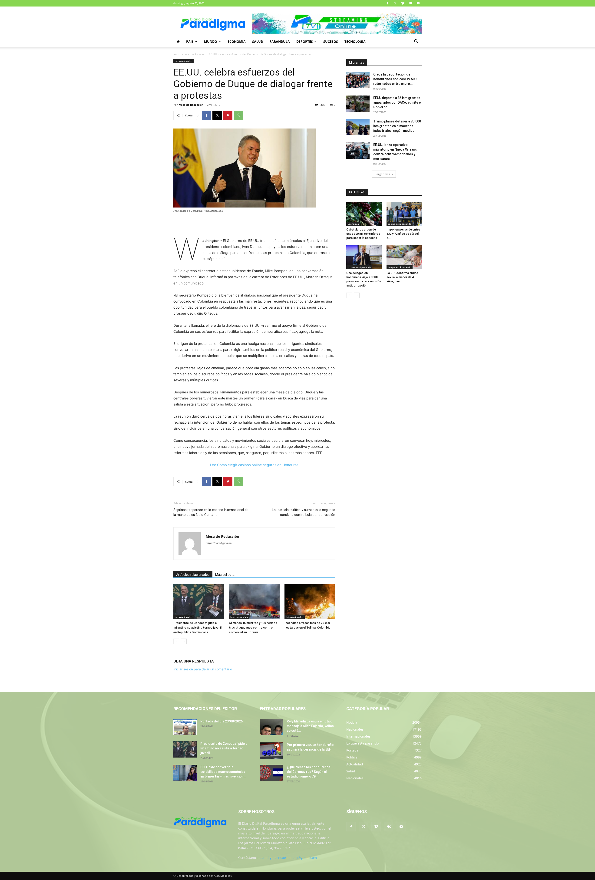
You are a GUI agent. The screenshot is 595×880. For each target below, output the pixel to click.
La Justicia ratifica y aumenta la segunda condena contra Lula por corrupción (303, 512)
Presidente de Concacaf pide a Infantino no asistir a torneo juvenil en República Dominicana (197, 627)
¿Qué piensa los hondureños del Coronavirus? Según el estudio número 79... (309, 771)
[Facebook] (387, 3)
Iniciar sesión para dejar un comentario (202, 669)
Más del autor (225, 575)
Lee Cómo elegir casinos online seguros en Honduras (254, 465)
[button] (416, 42)
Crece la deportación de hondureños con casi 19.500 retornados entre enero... (394, 79)
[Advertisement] (254, 226)
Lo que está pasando (399, 223)
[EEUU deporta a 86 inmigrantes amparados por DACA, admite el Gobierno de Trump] (358, 104)
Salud (257, 41)
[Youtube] (418, 3)
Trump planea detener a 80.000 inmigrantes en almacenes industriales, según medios (397, 125)
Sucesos (330, 41)
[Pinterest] (227, 115)
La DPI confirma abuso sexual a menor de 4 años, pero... (402, 277)
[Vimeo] (402, 3)
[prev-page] (176, 641)
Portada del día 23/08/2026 (221, 721)
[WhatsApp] (238, 115)
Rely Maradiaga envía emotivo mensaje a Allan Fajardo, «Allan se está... (310, 725)
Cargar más (382, 174)
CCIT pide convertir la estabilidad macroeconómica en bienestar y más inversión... (223, 771)
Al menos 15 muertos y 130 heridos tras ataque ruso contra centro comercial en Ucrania (253, 627)
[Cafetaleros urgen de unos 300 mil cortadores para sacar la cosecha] (364, 214)
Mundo (210, 41)
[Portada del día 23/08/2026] (185, 727)
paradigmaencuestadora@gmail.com (288, 857)
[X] (395, 3)
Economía (237, 41)
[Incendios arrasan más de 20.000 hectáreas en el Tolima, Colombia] (309, 601)
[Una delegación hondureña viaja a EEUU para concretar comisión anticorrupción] (364, 257)
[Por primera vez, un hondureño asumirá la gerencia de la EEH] (271, 750)
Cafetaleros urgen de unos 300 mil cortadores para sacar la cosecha (363, 234)
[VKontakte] (410, 3)
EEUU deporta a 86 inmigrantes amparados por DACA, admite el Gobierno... (397, 102)
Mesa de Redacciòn (191, 104)
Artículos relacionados (193, 575)
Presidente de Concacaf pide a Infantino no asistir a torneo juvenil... (223, 748)
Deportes (304, 41)
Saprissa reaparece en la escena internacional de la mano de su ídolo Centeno (210, 512)
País (190, 41)
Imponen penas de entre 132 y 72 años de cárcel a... (403, 234)
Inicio (176, 54)
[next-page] (184, 641)
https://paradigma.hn (218, 543)
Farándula (280, 41)
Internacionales (195, 54)
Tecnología (355, 41)
